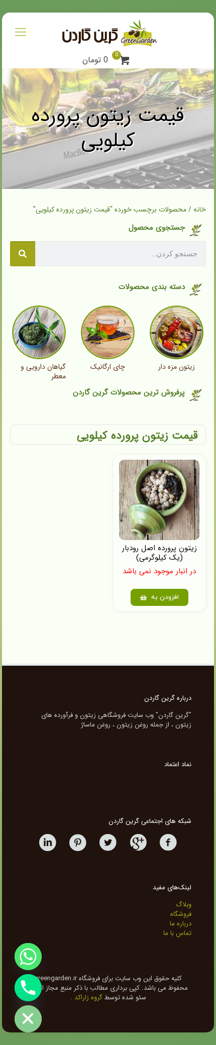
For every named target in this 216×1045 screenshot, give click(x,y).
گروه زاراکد (88, 997)
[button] (159, 597)
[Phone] (28, 987)
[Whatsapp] (28, 956)
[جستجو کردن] (22, 253)
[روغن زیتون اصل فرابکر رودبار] (107, 33)
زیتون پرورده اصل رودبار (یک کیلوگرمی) (159, 553)
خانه (199, 209)
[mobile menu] (20, 32)
